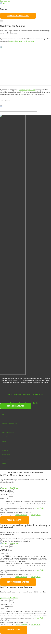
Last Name (4, 495)
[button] (25, 9)
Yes (3, 510)
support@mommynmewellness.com (21, 41)
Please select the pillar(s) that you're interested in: (23, 557)
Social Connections (17, 561)
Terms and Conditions (6, 459)
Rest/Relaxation (39, 559)
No (8, 510)
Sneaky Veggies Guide (27, 90)
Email (2, 498)
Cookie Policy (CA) (6, 454)
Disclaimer (4, 463)
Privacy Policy (5, 450)
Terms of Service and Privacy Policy (15, 512)
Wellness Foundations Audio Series (9, 423)
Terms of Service (21, 515)
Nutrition (6, 559)
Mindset (3, 561)
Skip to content (5, 1)
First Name (5, 491)
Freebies (4, 441)
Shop (3, 445)
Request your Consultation (8, 432)
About (3, 414)
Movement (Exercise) (21, 559)
